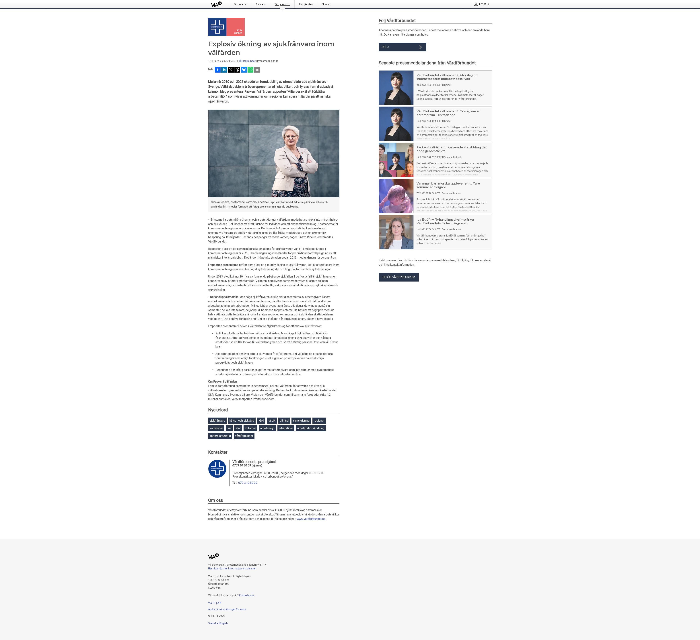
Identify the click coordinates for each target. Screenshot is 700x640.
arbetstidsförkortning (310, 428)
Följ (385, 47)
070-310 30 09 (247, 482)
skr (229, 428)
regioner (319, 420)
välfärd (284, 420)
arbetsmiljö (267, 428)
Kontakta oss (246, 595)
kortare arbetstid (220, 436)
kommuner (216, 428)
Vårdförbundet (247, 60)
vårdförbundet (244, 436)
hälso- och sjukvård (242, 420)
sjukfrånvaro (217, 420)
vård (261, 420)
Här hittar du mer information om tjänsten (232, 568)
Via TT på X (214, 603)
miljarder (250, 428)
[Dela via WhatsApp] (250, 70)
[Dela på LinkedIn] (224, 70)
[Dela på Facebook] (218, 70)
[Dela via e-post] (257, 70)
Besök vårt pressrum (398, 277)
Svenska (213, 623)
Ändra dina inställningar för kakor (227, 609)
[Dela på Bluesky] (244, 70)
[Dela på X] (231, 70)
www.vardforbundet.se (311, 519)
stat (238, 428)
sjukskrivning (301, 420)
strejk (271, 420)
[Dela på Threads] (237, 70)
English (223, 623)
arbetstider (286, 428)
